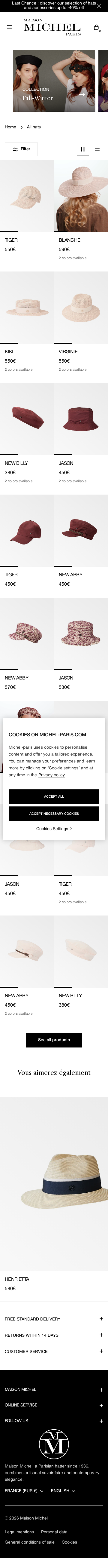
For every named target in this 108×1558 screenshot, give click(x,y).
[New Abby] (81, 531)
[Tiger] (27, 196)
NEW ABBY (70, 575)
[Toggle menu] (10, 27)
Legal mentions (19, 1532)
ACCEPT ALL (54, 796)
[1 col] (97, 149)
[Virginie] (81, 307)
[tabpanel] (54, 1195)
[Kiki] (27, 307)
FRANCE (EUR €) (21, 1491)
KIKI (9, 352)
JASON (66, 464)
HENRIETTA (17, 1279)
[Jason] (81, 419)
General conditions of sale (30, 1542)
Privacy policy (51, 775)
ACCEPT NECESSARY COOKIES (54, 813)
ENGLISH (60, 1491)
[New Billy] (27, 419)
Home (10, 127)
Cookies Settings (52, 829)
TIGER (11, 240)
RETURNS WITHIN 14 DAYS (31, 1336)
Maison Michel (34, 1518)
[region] (54, 779)
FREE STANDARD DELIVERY (32, 1319)
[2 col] (83, 149)
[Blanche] (81, 196)
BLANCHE (69, 240)
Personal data (54, 1532)
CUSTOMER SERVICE (26, 1352)
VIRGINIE (68, 352)
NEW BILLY (16, 464)
